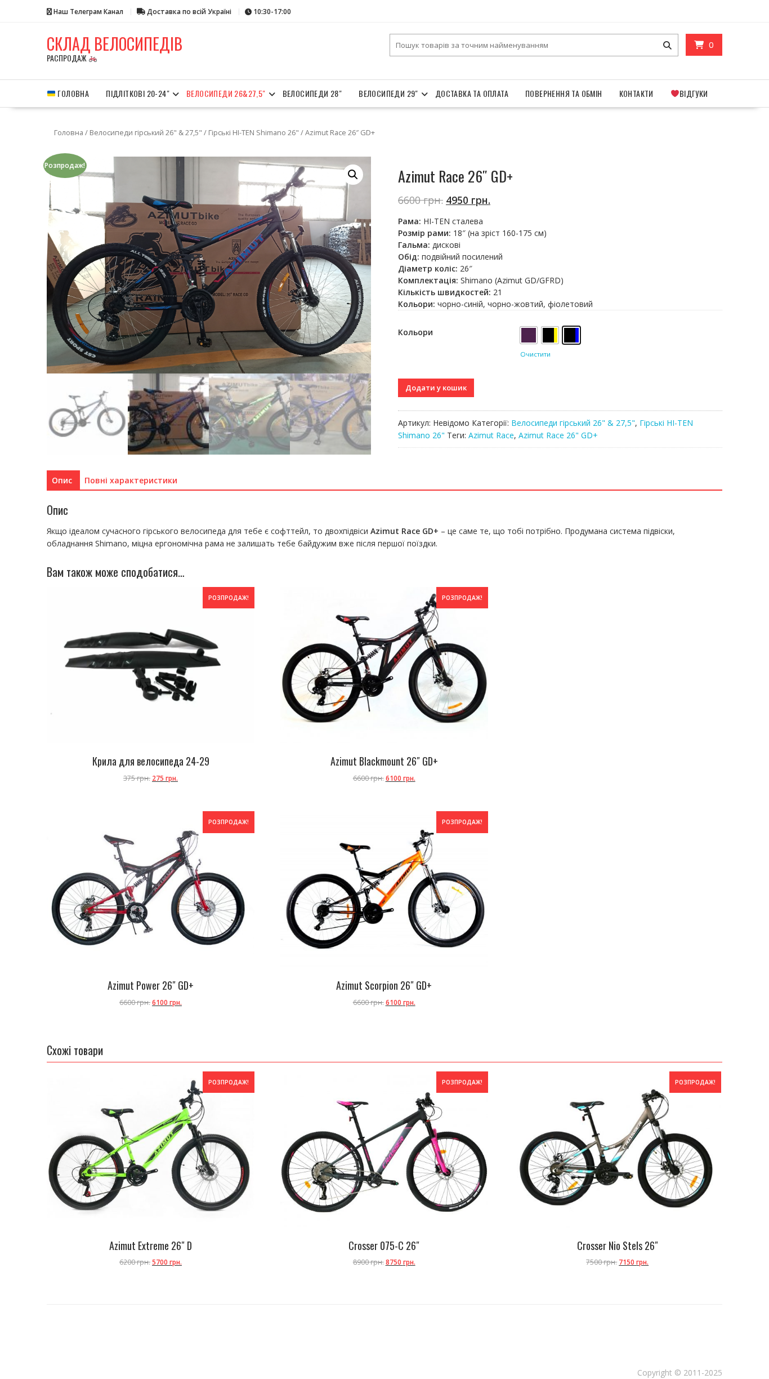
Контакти (636, 93)
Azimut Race (491, 435)
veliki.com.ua (154, 1331)
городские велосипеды (600, 1309)
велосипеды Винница (242, 1309)
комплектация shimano (219, 1324)
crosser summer (417, 1316)
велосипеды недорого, (204, 1316)
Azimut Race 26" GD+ (558, 435)
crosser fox (85, 1324)
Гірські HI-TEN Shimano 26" (253, 132)
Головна (68, 132)
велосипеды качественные (394, 1331)
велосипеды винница (448, 1324)
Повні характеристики (130, 480)
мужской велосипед (281, 1331)
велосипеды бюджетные (360, 1324)
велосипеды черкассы (495, 1324)
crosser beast (114, 1324)
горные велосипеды (397, 1309)
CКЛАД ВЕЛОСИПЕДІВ (114, 43)
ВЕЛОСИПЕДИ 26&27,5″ (226, 93)
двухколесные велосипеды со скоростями (289, 1324)
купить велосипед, (247, 1316)
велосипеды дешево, (104, 1316)
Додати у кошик (436, 387)
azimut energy (616, 1316)
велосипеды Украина (352, 1309)
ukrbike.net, (682, 1324)
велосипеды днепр (593, 1324)
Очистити (535, 354)
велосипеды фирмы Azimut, (657, 1309)
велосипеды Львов (197, 1309)
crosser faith (146, 1324)
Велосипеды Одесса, (68, 1309)
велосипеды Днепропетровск (297, 1309)
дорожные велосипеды (445, 1309)
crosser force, (179, 1324)
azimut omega (584, 1316)
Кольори (415, 332)
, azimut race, (676, 1316)
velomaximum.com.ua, (193, 1331)
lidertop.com (86, 1331)
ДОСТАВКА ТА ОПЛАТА (471, 93)
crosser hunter (483, 1316)
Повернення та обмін (563, 93)
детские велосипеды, (553, 1309)
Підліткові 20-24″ (137, 93)
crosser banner (518, 1316)
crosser (388, 1316)
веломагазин (280, 1316)
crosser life (451, 1316)
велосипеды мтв (405, 1324)
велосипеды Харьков (152, 1309)
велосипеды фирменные (152, 1316)
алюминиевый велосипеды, (500, 1309)
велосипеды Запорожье (546, 1324)
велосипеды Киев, (110, 1309)
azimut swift (648, 1316)
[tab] (62, 480)
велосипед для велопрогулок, (335, 1331)
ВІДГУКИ (693, 93)
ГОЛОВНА (72, 93)
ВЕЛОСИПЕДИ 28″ (312, 93)
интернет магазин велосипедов (327, 1316)
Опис (62, 480)
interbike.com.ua (119, 1331)
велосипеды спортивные (641, 1324)
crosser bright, (553, 1316)
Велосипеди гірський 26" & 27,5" (146, 132)
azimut (369, 1316)
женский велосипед (237, 1331)
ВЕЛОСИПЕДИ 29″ (388, 93)
